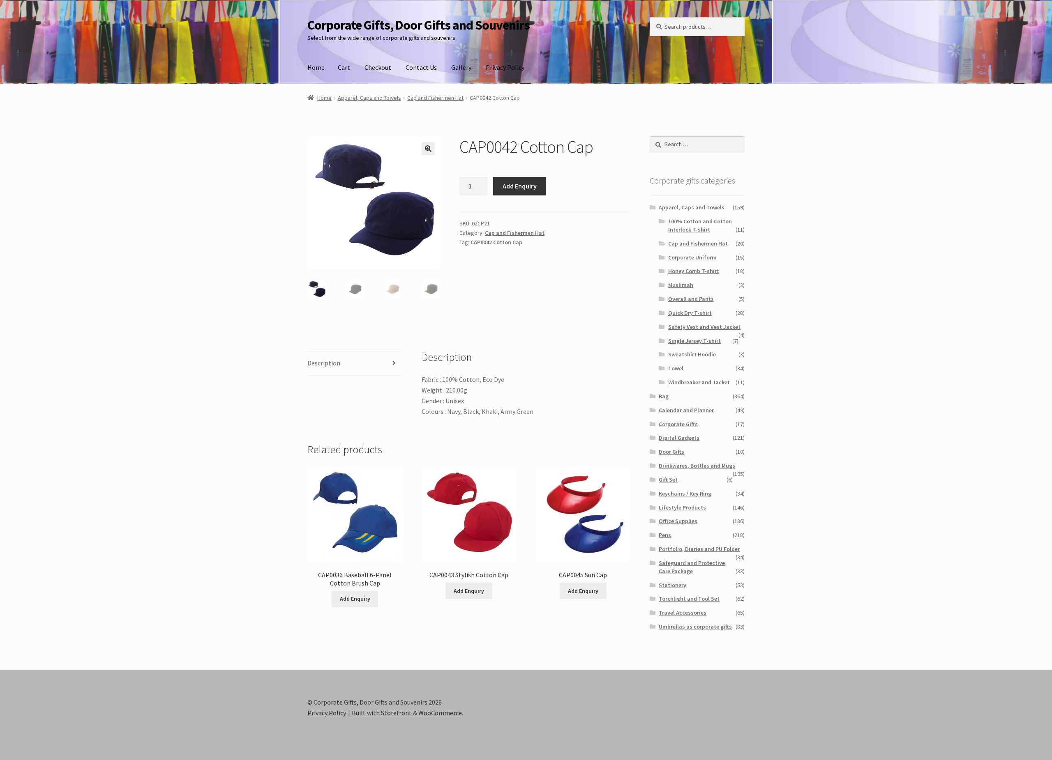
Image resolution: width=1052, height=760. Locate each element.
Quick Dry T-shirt (690, 313)
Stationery (672, 585)
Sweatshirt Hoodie (692, 354)
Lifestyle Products (682, 507)
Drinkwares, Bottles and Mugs (697, 465)
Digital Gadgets (679, 437)
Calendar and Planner (686, 410)
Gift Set (668, 479)
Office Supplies (678, 521)
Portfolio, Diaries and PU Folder (699, 549)
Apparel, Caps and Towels (369, 97)
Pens (665, 535)
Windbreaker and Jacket (699, 382)
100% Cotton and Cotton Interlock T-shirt (700, 225)
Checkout (378, 67)
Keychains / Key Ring (685, 493)
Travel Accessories (682, 612)
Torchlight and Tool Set (689, 598)
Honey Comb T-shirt (693, 271)
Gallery (461, 67)
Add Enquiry (520, 186)
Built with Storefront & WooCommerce (407, 713)
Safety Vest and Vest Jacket (704, 327)
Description (323, 363)
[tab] (354, 363)
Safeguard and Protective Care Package (692, 567)
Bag (664, 396)
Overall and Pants (691, 299)
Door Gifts (671, 451)
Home (316, 67)
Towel (675, 368)
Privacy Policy (505, 67)
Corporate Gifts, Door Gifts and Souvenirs (418, 25)
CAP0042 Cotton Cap (496, 242)
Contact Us (421, 67)
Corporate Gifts (678, 424)
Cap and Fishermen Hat (435, 97)
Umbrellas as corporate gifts (695, 626)
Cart (344, 67)
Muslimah (680, 285)
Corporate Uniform (692, 257)
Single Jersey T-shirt (694, 340)
